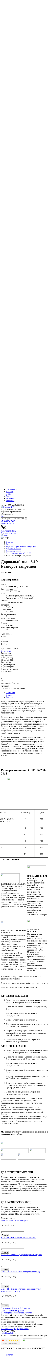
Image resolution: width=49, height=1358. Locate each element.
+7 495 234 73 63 (8, 521)
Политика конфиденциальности (15, 1329)
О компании (11, 489)
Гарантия (10, 498)
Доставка (10, 496)
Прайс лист (6, 651)
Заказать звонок (8, 523)
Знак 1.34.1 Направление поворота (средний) (20, 1272)
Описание (10, 693)
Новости (9, 492)
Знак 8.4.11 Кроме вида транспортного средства (21, 1255)
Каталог (4, 516)
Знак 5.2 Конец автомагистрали (14, 1220)
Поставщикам (7, 1313)
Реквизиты (18, 1313)
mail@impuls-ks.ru (8, 531)
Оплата (9, 494)
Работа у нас (25, 1308)
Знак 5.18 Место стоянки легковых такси (18, 1237)
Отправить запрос (8, 533)
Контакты (10, 501)
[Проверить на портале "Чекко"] (32, 1344)
